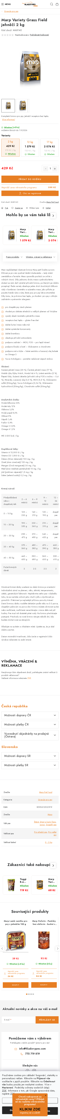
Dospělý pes (51, 824)
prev (2, 948)
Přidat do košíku (30, 179)
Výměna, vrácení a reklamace (39, 257)
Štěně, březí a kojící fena (45, 822)
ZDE (4, 1090)
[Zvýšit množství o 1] (54, 168)
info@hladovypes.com (32, 1048)
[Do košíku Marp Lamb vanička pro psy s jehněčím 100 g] (15, 985)
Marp (50, 814)
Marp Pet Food (52, 202)
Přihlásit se (47, 1019)
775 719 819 (32, 1054)
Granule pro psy (45, 799)
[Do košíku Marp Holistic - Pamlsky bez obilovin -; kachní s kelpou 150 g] (44, 985)
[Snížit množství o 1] (45, 168)
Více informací (8, 119)
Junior (42, 824)
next (57, 948)
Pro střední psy (40, 832)
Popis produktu (12, 257)
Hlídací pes (34, 208)
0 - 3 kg (48, 842)
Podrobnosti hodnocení (39, 35)
